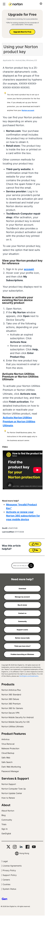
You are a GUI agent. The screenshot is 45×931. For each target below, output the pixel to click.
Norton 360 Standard (11, 694)
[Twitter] (8, 846)
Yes (36, 544)
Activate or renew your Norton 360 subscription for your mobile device (23, 515)
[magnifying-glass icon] (31, 565)
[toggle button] (3, 4)
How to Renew (8, 798)
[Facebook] (27, 847)
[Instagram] (15, 847)
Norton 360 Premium (11, 703)
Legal (5, 861)
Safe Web (5, 757)
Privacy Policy (9, 870)
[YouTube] (34, 846)
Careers (6, 879)
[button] (16, 4)
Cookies (6, 884)
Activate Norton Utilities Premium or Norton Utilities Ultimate (19, 421)
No (36, 550)
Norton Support (8, 784)
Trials (3, 824)
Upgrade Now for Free (22, 32)
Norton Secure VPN (10, 713)
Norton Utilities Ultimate (12, 726)
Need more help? (22, 579)
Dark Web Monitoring (11, 766)
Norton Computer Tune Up (13, 788)
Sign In (4, 829)
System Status (9, 889)
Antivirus (5, 739)
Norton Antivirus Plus (11, 690)
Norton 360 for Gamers (12, 708)
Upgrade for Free (22, 14)
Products (7, 684)
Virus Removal (7, 744)
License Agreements (12, 865)
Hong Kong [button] (24, 853)
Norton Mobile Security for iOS (15, 722)
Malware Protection (10, 748)
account (29, 269)
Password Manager (10, 771)
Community (6, 820)
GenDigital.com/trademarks (28, 676)
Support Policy (10, 875)
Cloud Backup (7, 753)
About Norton (7, 810)
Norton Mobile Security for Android (17, 717)
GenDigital (6, 833)
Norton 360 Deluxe (10, 699)
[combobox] (22, 565)
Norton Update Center (11, 793)
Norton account (28, 110)
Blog (3, 815)
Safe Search (6, 762)
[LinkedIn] (21, 847)
